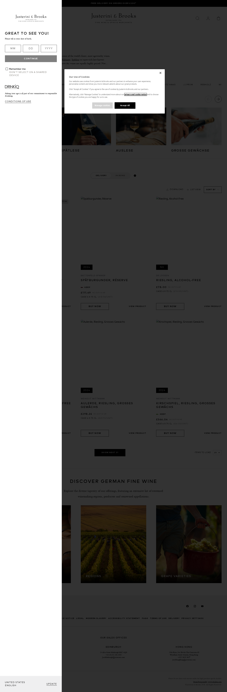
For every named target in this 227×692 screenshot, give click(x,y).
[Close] (160, 73)
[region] (114, 91)
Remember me (17, 69)
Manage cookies (102, 105)
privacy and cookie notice (136, 94)
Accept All (125, 105)
